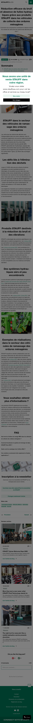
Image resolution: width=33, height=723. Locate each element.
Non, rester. (16, 96)
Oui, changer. (16, 100)
